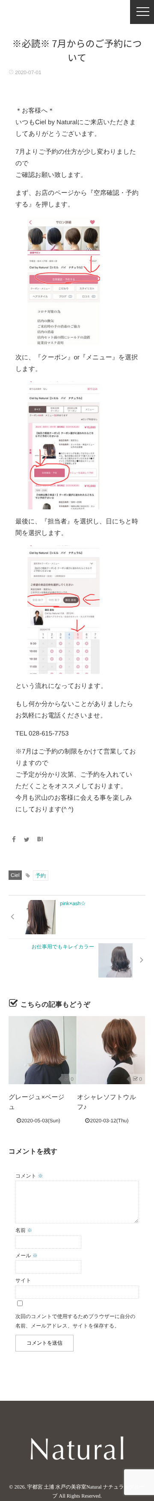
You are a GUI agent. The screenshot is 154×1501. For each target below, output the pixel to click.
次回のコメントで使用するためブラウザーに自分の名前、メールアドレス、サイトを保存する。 (75, 1321)
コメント (29, 1176)
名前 (23, 1230)
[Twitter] (27, 839)
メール (26, 1256)
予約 (41, 876)
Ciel (15, 875)
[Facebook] (14, 839)
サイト (23, 1280)
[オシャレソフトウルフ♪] (111, 1050)
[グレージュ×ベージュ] (43, 1050)
